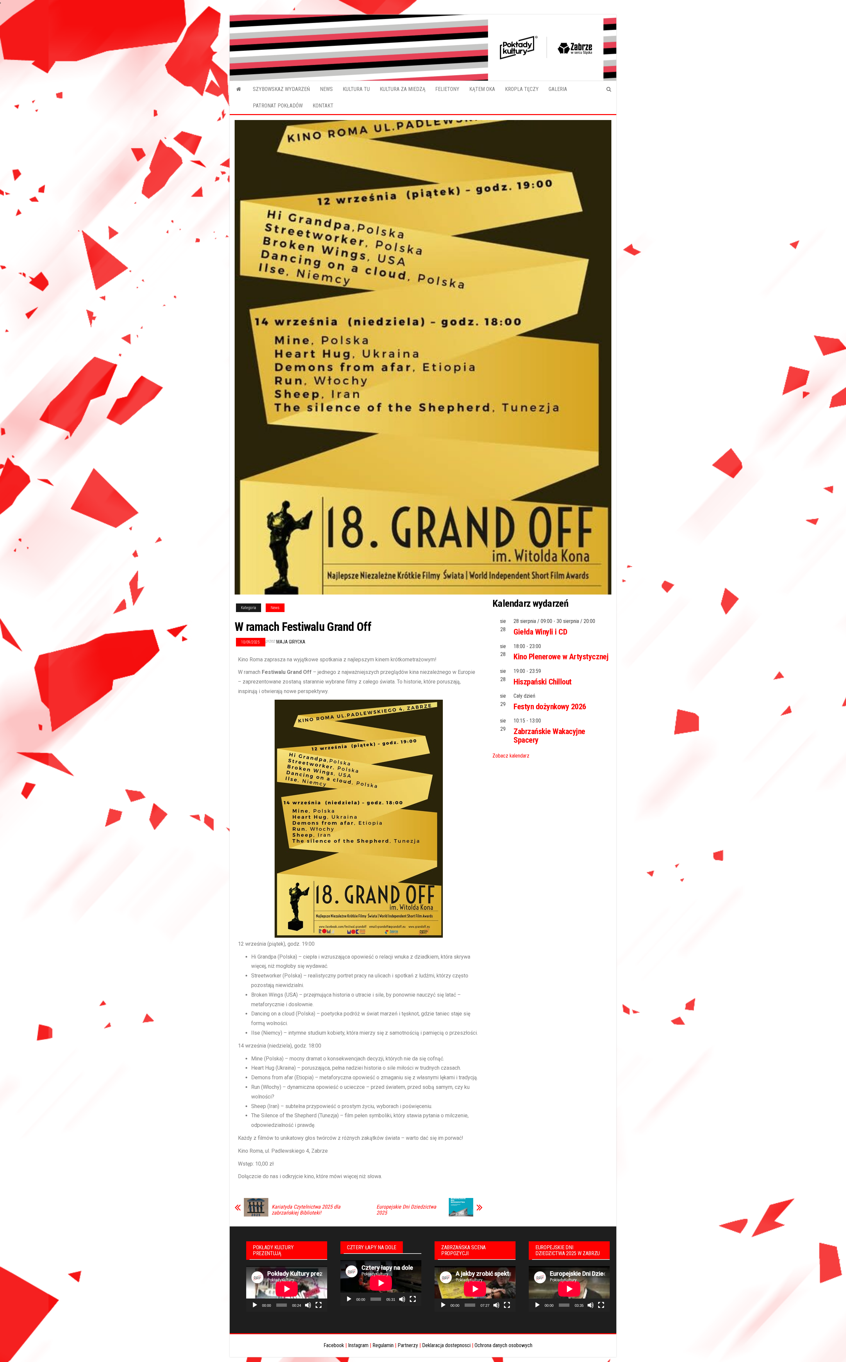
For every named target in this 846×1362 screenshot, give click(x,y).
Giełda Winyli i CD (540, 632)
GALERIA (558, 89)
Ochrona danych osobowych (503, 1345)
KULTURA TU (356, 89)
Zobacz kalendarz (510, 756)
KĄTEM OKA (482, 89)
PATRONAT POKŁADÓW (278, 106)
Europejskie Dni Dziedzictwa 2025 (406, 1210)
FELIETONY (447, 89)
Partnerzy (408, 1345)
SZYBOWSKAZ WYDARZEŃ (281, 89)
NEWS (326, 89)
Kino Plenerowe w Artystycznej (561, 656)
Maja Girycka (290, 641)
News (275, 607)
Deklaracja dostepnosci (446, 1345)
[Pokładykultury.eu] (239, 89)
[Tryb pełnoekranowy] (318, 1305)
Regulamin (383, 1345)
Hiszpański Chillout (543, 681)
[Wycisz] (308, 1305)
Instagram (358, 1345)
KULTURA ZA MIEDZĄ (402, 89)
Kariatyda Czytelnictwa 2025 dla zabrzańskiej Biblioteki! (306, 1210)
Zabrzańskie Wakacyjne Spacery (549, 736)
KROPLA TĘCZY (522, 89)
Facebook (334, 1345)
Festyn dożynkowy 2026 (550, 706)
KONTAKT (323, 106)
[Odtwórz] (254, 1305)
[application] (286, 1289)
